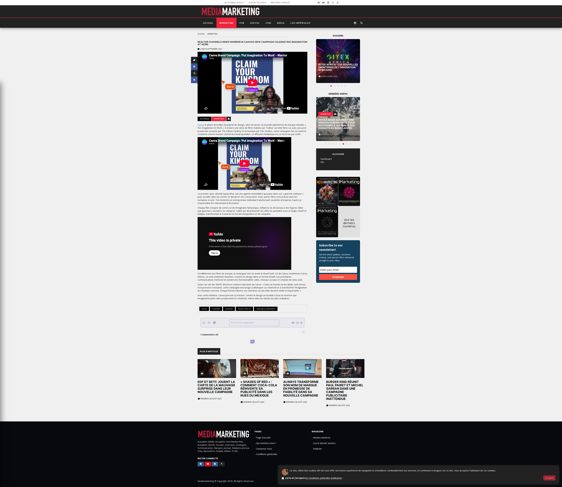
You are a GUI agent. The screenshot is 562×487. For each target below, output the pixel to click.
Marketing (226, 23)
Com (268, 23)
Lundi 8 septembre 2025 (210, 49)
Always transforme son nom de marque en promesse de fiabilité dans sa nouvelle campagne (301, 388)
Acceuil (201, 34)
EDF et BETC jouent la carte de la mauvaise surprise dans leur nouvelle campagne (216, 387)
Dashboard (326, 158)
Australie (204, 119)
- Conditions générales (266, 454)
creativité (216, 309)
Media (281, 23)
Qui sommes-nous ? (234, 3)
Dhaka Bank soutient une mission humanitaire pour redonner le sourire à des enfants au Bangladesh (336, 124)
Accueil (208, 23)
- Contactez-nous (263, 448)
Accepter (549, 477)
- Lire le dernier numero (324, 443)
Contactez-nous (257, 3)
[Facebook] (319, 2)
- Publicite (317, 448)
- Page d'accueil (262, 437)
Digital (255, 23)
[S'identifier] (355, 23)
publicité (229, 309)
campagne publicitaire (265, 309)
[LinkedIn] (328, 2)
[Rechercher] (361, 23)
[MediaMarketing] (231, 11)
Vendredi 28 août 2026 (210, 398)
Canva (201, 124)
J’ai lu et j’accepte (313, 477)
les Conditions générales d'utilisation (323, 477)
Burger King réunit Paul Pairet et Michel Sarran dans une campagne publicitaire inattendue (344, 390)
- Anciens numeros (321, 437)
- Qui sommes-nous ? (265, 443)
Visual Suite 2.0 (244, 309)
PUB (241, 23)
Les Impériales (300, 23)
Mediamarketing (206, 481)
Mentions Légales (280, 3)
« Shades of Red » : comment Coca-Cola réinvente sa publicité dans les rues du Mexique (258, 388)
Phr (322, 162)
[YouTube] (323, 2)
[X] (337, 2)
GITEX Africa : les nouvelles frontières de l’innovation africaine (338, 67)
